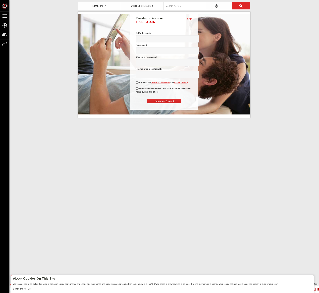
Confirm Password (146, 57)
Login (189, 19)
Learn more (19, 288)
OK (29, 288)
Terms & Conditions (160, 82)
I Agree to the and (163, 82)
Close (315, 284)
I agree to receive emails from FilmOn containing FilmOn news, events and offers (163, 90)
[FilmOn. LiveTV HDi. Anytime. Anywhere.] (4, 5)
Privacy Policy (181, 82)
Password (141, 45)
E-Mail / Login (144, 33)
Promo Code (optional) (149, 69)
